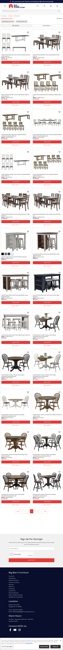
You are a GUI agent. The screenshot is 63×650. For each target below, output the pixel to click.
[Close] (60, 640)
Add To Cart (15, 62)
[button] (5, 6)
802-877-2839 (18, 610)
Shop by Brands (13, 593)
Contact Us (12, 590)
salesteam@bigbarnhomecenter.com (23, 611)
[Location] (44, 6)
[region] (31, 644)
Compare (17, 65)
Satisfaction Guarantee (16, 597)
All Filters (16, 25)
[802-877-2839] (51, 6)
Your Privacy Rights (7, 646)
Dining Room (17, 16)
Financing (12, 588)
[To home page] (16, 6)
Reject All (55, 646)
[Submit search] (59, 11)
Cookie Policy (29, 643)
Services (11, 584)
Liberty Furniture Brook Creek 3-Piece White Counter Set (14, 256)
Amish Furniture (13, 580)
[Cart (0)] (57, 6)
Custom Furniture (14, 582)
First (18, 511)
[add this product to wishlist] (28, 32)
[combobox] (47, 25)
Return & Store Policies (15, 595)
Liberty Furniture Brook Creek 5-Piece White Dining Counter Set (15, 335)
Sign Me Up (31, 560)
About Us (11, 586)
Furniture (10, 16)
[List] (38, 6)
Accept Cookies (44, 646)
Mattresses (12, 578)
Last (45, 511)
